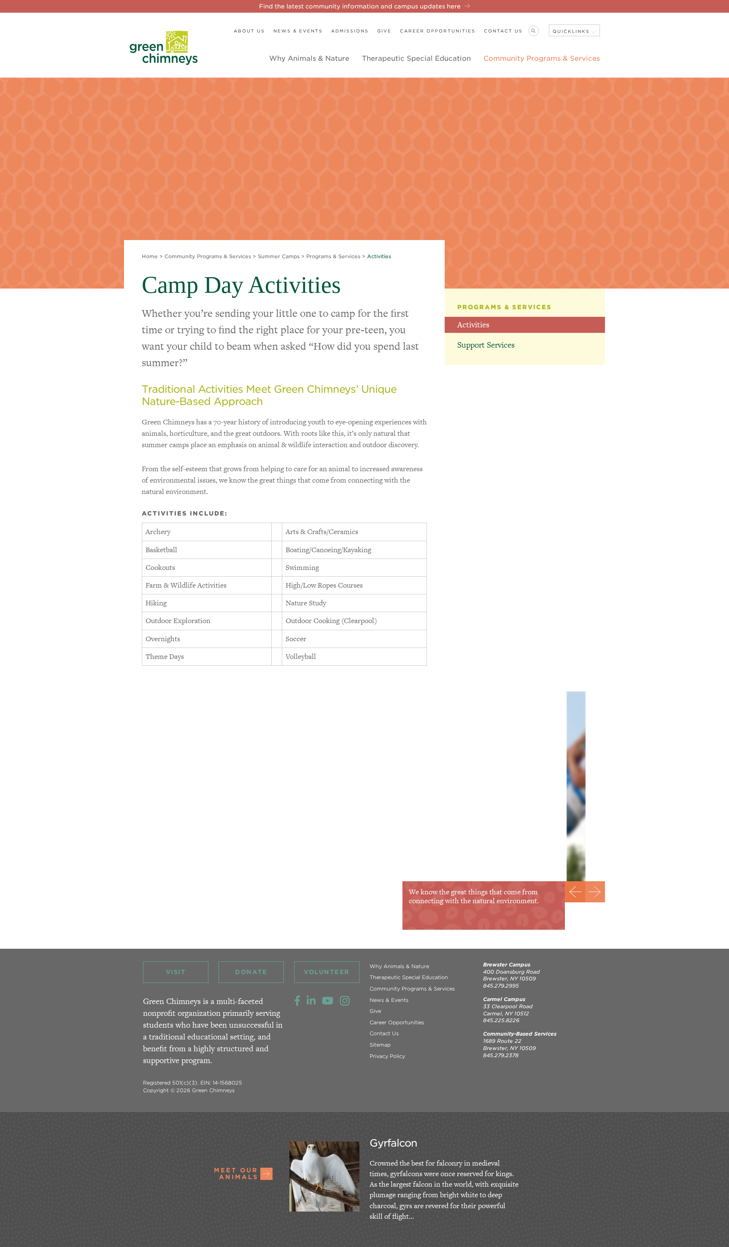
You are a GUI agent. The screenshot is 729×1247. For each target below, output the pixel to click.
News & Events (298, 30)
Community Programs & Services (541, 58)
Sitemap (380, 1045)
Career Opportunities (437, 30)
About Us (249, 30)
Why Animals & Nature (309, 58)
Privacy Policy (387, 1056)
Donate (251, 972)
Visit (176, 972)
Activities (473, 324)
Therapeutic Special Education (416, 58)
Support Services (486, 345)
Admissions (350, 30)
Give (384, 30)
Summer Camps (279, 256)
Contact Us (503, 30)
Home (150, 256)
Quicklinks (571, 31)
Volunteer (327, 972)
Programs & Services (333, 256)
